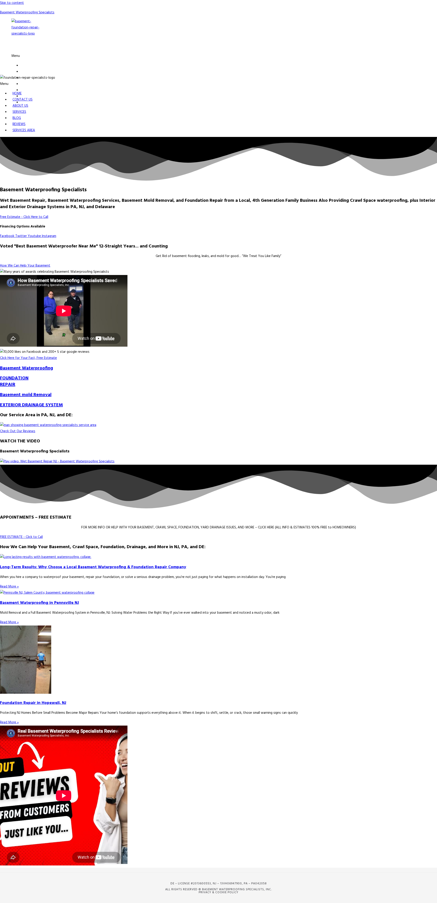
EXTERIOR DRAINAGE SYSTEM (31, 405)
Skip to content (12, 3)
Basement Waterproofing (26, 368)
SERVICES (27, 84)
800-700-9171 (41, 46)
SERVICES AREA (24, 130)
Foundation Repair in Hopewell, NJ (33, 703)
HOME (25, 65)
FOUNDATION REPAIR (14, 381)
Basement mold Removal (25, 395)
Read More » (9, 586)
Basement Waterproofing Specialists (27, 12)
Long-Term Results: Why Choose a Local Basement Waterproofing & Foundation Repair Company (93, 567)
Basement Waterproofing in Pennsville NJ (39, 603)
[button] (137, 56)
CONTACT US (30, 71)
